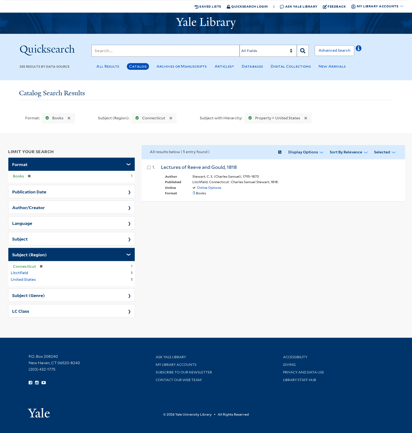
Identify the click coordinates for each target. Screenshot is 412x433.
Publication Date (29, 191)
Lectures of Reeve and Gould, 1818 (199, 167)
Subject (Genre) (28, 295)
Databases (252, 66)
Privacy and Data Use (303, 372)
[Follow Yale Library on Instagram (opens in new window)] (37, 383)
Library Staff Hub (299, 380)
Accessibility (295, 357)
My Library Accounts (176, 365)
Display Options (303, 152)
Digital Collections (291, 66)
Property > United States (277, 118)
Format (19, 164)
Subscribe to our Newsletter (184, 372)
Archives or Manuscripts (181, 66)
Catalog (138, 66)
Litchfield (19, 273)
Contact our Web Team (178, 380)
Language (22, 223)
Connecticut (153, 118)
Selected (382, 152)
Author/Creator (28, 207)
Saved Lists (210, 6)
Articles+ (224, 66)
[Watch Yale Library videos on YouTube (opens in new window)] (43, 383)
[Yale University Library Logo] (206, 23)
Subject (20, 239)
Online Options (209, 188)
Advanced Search (334, 50)
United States (23, 279)
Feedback (337, 6)
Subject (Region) (29, 254)
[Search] (303, 51)
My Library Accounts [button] (377, 6)
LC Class (20, 311)
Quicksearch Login (249, 6)
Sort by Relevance (346, 152)
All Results (107, 66)
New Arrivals (332, 66)
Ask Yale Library (301, 6)
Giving (289, 365)
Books (58, 118)
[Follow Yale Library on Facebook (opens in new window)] (30, 383)
